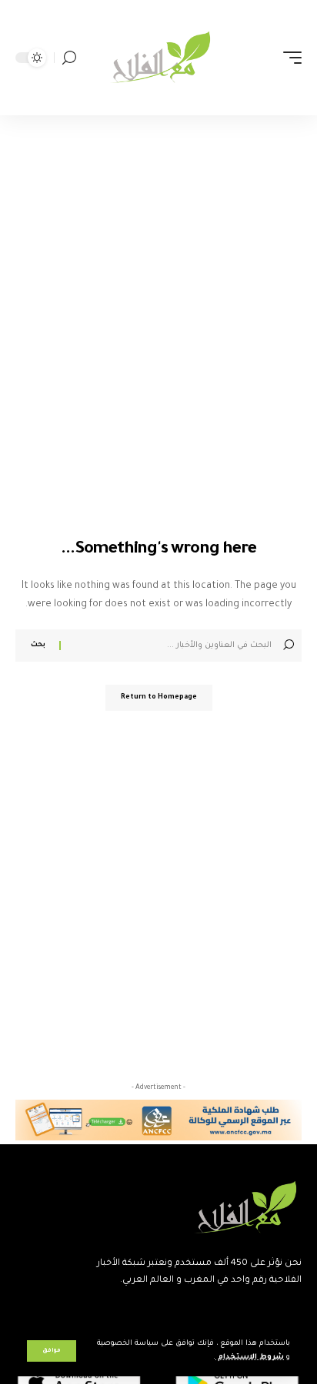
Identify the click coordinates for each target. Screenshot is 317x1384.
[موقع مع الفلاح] (159, 57)
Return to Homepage (159, 698)
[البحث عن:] (168, 645)
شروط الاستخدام (249, 1357)
